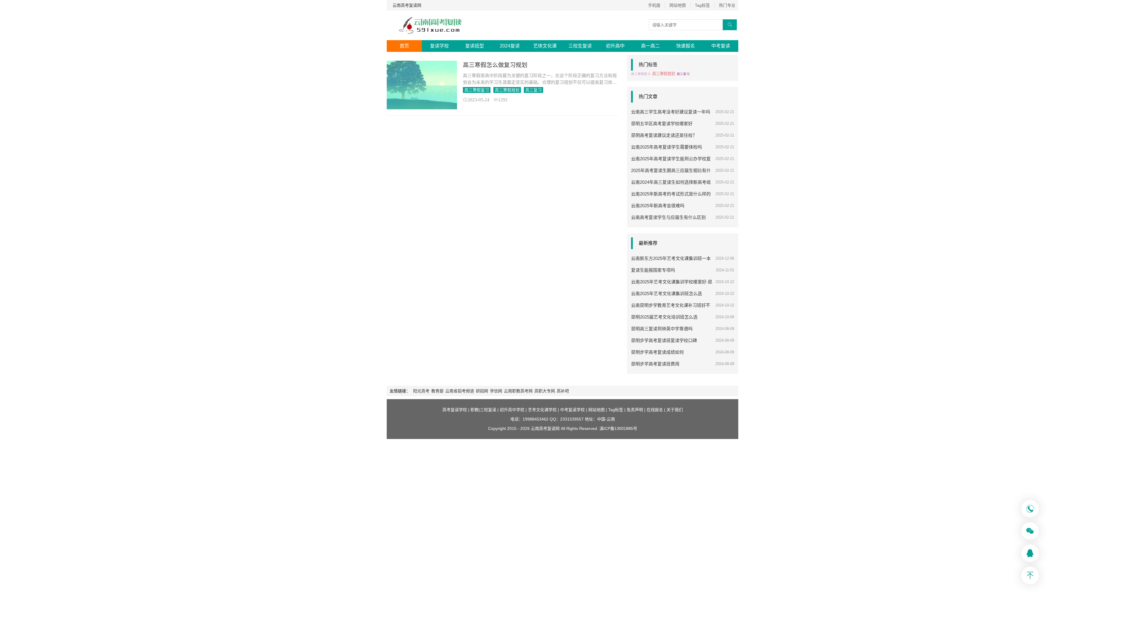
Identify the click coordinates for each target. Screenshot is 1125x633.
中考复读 (720, 45)
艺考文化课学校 (542, 409)
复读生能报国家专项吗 (653, 270)
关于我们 (675, 409)
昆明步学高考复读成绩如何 (657, 352)
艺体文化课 (545, 45)
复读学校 (439, 45)
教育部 (437, 391)
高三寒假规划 (507, 90)
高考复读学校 (454, 409)
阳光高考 (421, 391)
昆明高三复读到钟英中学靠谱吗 (662, 328)
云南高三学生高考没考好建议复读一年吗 (670, 111)
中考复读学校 (572, 409)
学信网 (496, 391)
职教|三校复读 (483, 409)
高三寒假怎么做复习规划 (495, 65)
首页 (404, 45)
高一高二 (650, 45)
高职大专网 (544, 391)
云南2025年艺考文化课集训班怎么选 (666, 293)
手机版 (654, 5)
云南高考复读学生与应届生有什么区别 (668, 217)
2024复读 (510, 45)
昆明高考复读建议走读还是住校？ (664, 135)
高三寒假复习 (476, 90)
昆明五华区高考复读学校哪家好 (662, 123)
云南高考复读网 (407, 5)
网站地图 (677, 5)
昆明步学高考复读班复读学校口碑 (664, 340)
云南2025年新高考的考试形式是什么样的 (671, 193)
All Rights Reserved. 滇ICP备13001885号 (598, 428)
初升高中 (615, 45)
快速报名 (685, 45)
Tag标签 (702, 5)
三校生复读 (580, 45)
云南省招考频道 (459, 391)
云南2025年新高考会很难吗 (657, 205)
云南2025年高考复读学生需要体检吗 (666, 146)
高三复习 (533, 90)
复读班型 (474, 45)
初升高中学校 (512, 409)
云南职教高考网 (518, 391)
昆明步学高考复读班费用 (655, 363)
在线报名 (655, 409)
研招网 (482, 391)
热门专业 (727, 5)
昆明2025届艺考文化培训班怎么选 (664, 316)
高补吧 (563, 391)
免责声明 (635, 409)
